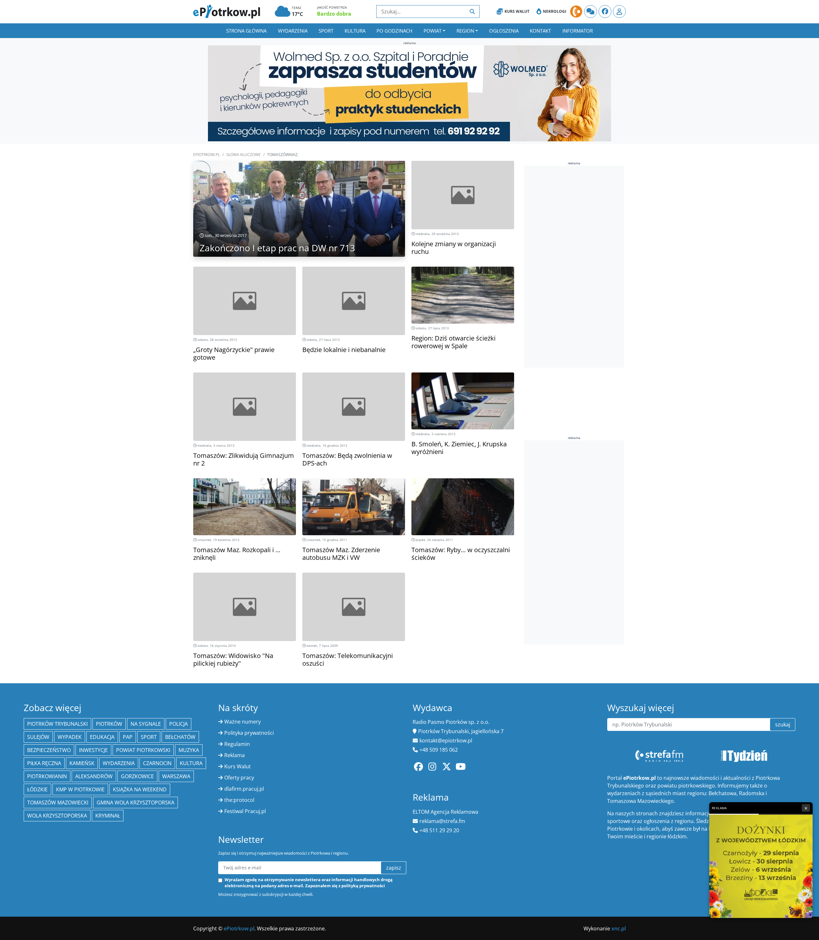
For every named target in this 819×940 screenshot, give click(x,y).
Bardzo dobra (334, 13)
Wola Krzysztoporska (57, 815)
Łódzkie (37, 789)
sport (149, 736)
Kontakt (540, 30)
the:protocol (239, 799)
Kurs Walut (517, 11)
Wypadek (70, 736)
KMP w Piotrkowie (80, 789)
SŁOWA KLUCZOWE (243, 154)
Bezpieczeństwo (49, 750)
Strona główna (246, 30)
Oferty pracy (239, 777)
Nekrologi (554, 11)
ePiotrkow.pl (206, 154)
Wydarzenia (292, 30)
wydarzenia (119, 763)
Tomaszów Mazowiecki (57, 802)
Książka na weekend (140, 789)
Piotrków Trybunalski (57, 723)
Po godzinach (394, 30)
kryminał (107, 815)
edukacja (102, 736)
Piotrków (109, 723)
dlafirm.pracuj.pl (244, 788)
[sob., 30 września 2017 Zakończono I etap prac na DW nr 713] (299, 220)
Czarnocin (157, 763)
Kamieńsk (81, 763)
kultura (191, 763)
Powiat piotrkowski (143, 750)
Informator (577, 30)
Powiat (432, 30)
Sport (326, 30)
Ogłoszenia (504, 30)
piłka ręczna (44, 763)
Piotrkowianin (47, 776)
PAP (127, 736)
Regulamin (237, 744)
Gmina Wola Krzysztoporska (135, 802)
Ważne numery (242, 721)
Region (465, 30)
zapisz (393, 867)
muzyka (189, 750)
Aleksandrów (94, 776)
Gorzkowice (137, 776)
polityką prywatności (363, 886)
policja (178, 723)
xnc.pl (618, 928)
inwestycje (93, 750)
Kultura (355, 30)
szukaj (782, 724)
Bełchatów (180, 736)
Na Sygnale (146, 723)
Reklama (234, 755)
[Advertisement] (572, 267)
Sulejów (38, 736)
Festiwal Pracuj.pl (245, 811)
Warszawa (176, 776)
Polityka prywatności (249, 732)
